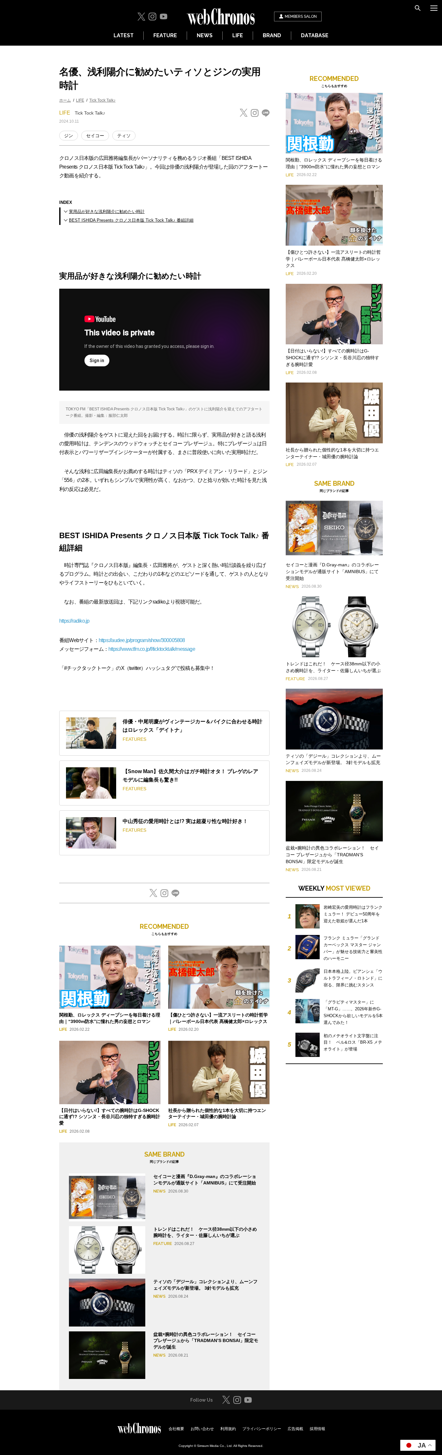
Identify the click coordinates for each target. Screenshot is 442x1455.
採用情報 (317, 1429)
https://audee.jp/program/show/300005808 (142, 640)
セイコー (95, 135)
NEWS (205, 35)
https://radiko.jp (74, 621)
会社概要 (176, 1429)
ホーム (65, 100)
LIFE (237, 35)
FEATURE (165, 35)
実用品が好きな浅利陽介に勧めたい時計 (107, 211)
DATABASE (314, 35)
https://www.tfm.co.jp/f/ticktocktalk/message (151, 649)
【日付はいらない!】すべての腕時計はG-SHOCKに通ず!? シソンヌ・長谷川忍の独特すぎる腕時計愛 (109, 1117)
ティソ (124, 135)
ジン (68, 135)
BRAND (272, 35)
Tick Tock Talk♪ (102, 100)
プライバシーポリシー (261, 1429)
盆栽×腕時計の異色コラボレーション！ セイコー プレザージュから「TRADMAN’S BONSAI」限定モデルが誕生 (205, 1340)
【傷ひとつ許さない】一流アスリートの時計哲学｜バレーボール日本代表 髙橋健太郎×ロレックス (333, 259)
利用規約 (228, 1429)
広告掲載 (295, 1429)
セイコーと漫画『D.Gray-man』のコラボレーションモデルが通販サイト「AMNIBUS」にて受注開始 (332, 571)
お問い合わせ (202, 1429)
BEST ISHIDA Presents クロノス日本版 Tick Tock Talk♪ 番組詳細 (131, 220)
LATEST (124, 35)
